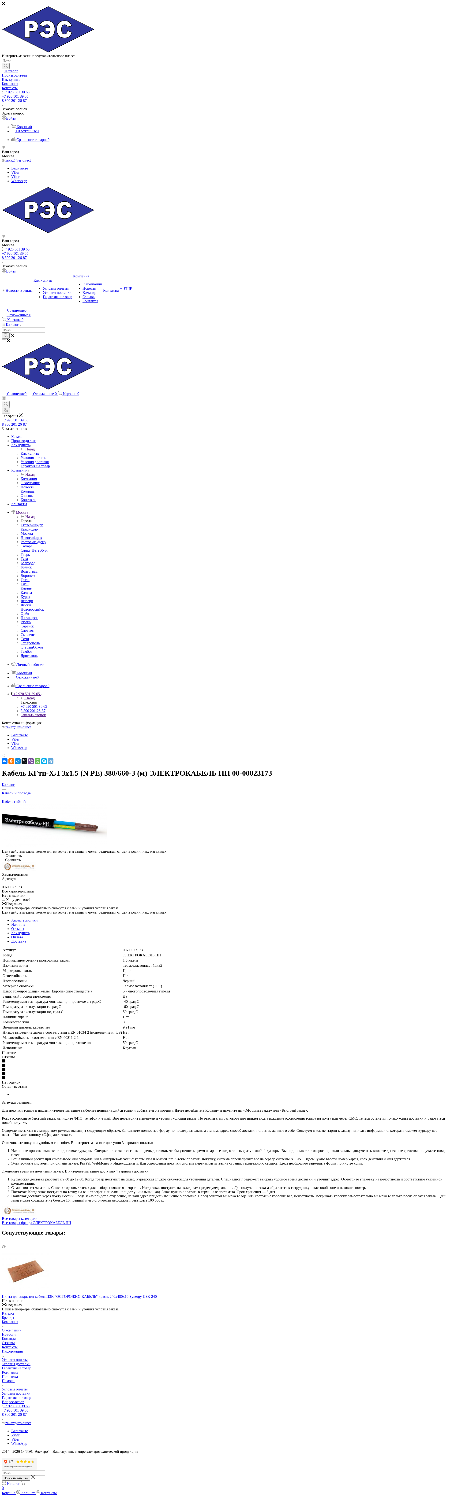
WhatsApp (19, 181)
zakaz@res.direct (18, 160)
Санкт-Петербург (34, 550)
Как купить (30, 453)
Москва (27, 533)
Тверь (25, 555)
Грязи (25, 580)
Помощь (8, 1381)
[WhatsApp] (37, 761)
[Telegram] (50, 761)
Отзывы (17, 929)
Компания (29, 479)
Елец (25, 584)
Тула (24, 559)
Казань (26, 588)
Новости (9, 1334)
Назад (30, 449)
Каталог (8, 1313)
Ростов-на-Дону (33, 542)
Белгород (28, 563)
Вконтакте (19, 168)
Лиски (26, 605)
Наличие (18, 924)
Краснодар (29, 529)
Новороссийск (32, 609)
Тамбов (27, 651)
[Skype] (44, 761)
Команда (9, 1339)
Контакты (10, 1347)
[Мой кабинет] (4, 399)
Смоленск (29, 635)
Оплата (17, 937)
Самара (26, 546)
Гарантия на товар (16, 1368)
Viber (15, 172)
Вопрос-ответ (13, 1402)
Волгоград (29, 571)
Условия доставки (16, 1364)
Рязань (26, 622)
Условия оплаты (15, 1360)
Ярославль (29, 656)
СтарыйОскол (32, 647)
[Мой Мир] (18, 761)
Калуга (26, 592)
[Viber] (31, 761)
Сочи (25, 639)
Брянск (26, 567)
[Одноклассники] (11, 761)
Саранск (27, 626)
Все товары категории (20, 1218)
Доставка (18, 941)
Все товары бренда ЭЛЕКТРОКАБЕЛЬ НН (36, 1223)
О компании (12, 1330)
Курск (25, 597)
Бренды (8, 1318)
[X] (24, 761)
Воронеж (28, 576)
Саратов (27, 630)
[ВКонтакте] (5, 761)
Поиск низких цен (16, 1478)
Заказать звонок (33, 715)
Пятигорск (29, 618)
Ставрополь (30, 643)
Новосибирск (31, 538)
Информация (12, 1351)
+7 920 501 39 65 (16, 92)
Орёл (25, 614)
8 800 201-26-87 (14, 101)
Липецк (27, 601)
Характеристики (24, 920)
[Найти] (6, 66)
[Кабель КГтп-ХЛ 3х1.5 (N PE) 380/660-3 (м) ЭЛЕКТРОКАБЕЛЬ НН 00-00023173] (54, 847)
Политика (10, 1377)
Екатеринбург (32, 525)
